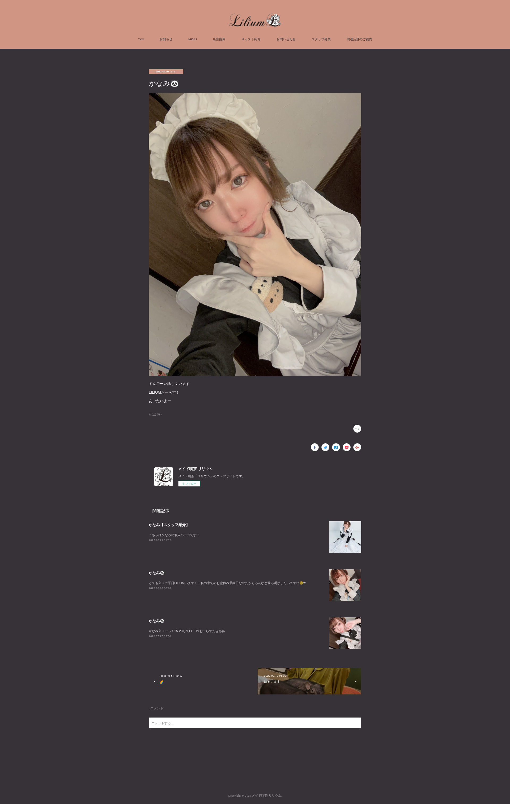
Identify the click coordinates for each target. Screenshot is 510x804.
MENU (192, 39)
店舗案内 (219, 39)
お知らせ (166, 39)
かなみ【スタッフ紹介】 (169, 524)
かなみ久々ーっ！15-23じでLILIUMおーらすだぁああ (187, 630)
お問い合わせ (286, 39)
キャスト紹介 (251, 39)
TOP (141, 39)
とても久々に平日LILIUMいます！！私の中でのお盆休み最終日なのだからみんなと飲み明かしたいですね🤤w (227, 582)
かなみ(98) (155, 414)
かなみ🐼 (156, 572)
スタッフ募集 (321, 39)
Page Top (255, 774)
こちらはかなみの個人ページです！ (174, 534)
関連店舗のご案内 (359, 39)
